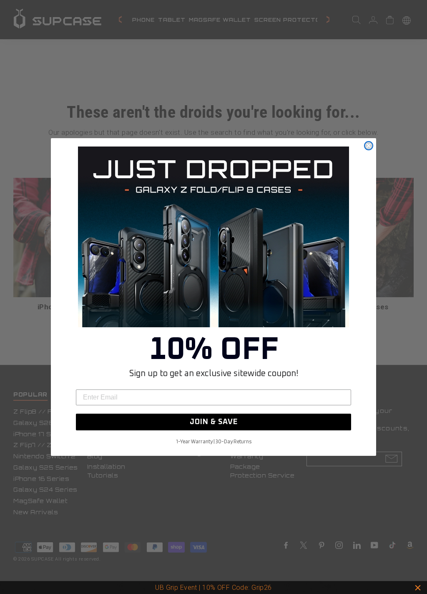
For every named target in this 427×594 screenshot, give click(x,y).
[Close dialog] (368, 146)
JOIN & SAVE (214, 422)
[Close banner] (418, 588)
